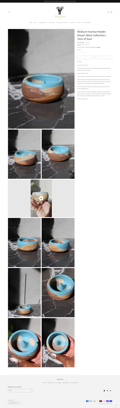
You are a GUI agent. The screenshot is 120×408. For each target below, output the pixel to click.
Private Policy (50, 382)
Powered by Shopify (108, 403)
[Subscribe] (31, 390)
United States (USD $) (13, 402)
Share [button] (80, 61)
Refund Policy (66, 382)
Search (44, 382)
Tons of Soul (103, 403)
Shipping (79, 44)
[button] (9, 12)
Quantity (79, 49)
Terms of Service (57, 382)
